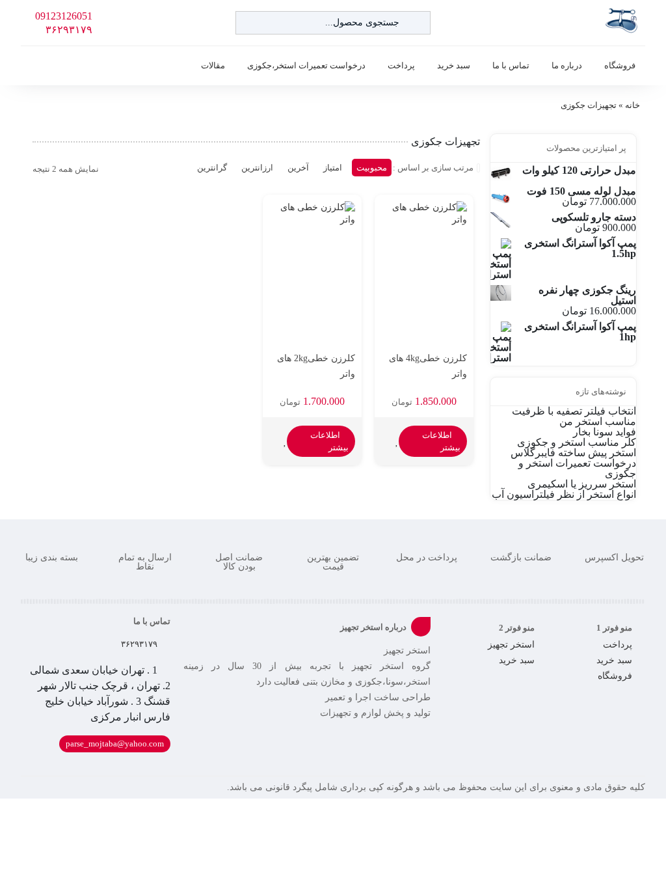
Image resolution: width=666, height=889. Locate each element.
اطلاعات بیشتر (441, 441)
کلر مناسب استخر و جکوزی (576, 442)
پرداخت (401, 65)
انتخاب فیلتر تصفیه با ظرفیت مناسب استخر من (574, 416)
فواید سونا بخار (604, 431)
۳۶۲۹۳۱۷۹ (69, 30)
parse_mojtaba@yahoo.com (115, 743)
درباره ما (567, 65)
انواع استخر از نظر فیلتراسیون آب (564, 494)
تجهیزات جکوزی (589, 105)
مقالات (213, 65)
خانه (632, 105)
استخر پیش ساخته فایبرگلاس (573, 452)
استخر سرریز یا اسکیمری (581, 483)
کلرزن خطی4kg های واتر (428, 366)
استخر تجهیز (511, 645)
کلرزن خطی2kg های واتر (316, 366)
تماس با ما (510, 65)
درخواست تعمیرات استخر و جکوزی (577, 468)
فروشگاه (619, 65)
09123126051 (63, 16)
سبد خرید (453, 65)
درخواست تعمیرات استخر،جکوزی (306, 65)
